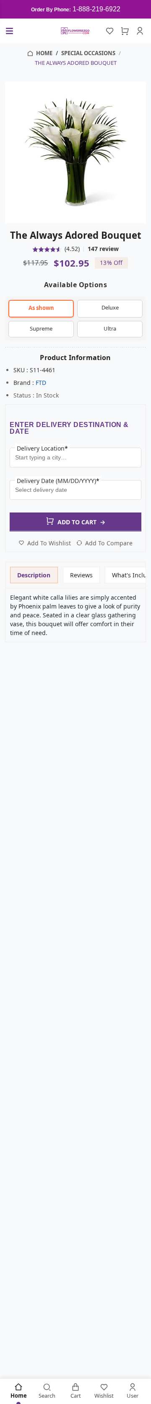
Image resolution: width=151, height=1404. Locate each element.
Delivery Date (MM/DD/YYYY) (58, 481)
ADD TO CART (81, 522)
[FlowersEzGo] (75, 30)
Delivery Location (42, 448)
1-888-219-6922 (96, 9)
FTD (41, 383)
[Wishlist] (109, 31)
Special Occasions (88, 53)
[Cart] (125, 31)
